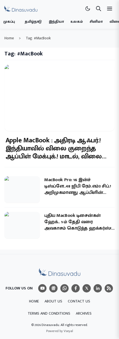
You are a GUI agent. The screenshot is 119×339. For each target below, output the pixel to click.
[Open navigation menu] (109, 8)
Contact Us (79, 301)
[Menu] (42, 288)
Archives (84, 313)
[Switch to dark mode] (88, 9)
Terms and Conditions (49, 313)
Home (9, 38)
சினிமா (96, 21)
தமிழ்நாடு (33, 21)
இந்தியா (56, 21)
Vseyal (68, 331)
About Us (53, 301)
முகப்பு (9, 21)
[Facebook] (75, 288)
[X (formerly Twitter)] (86, 288)
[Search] (98, 9)
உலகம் (76, 21)
